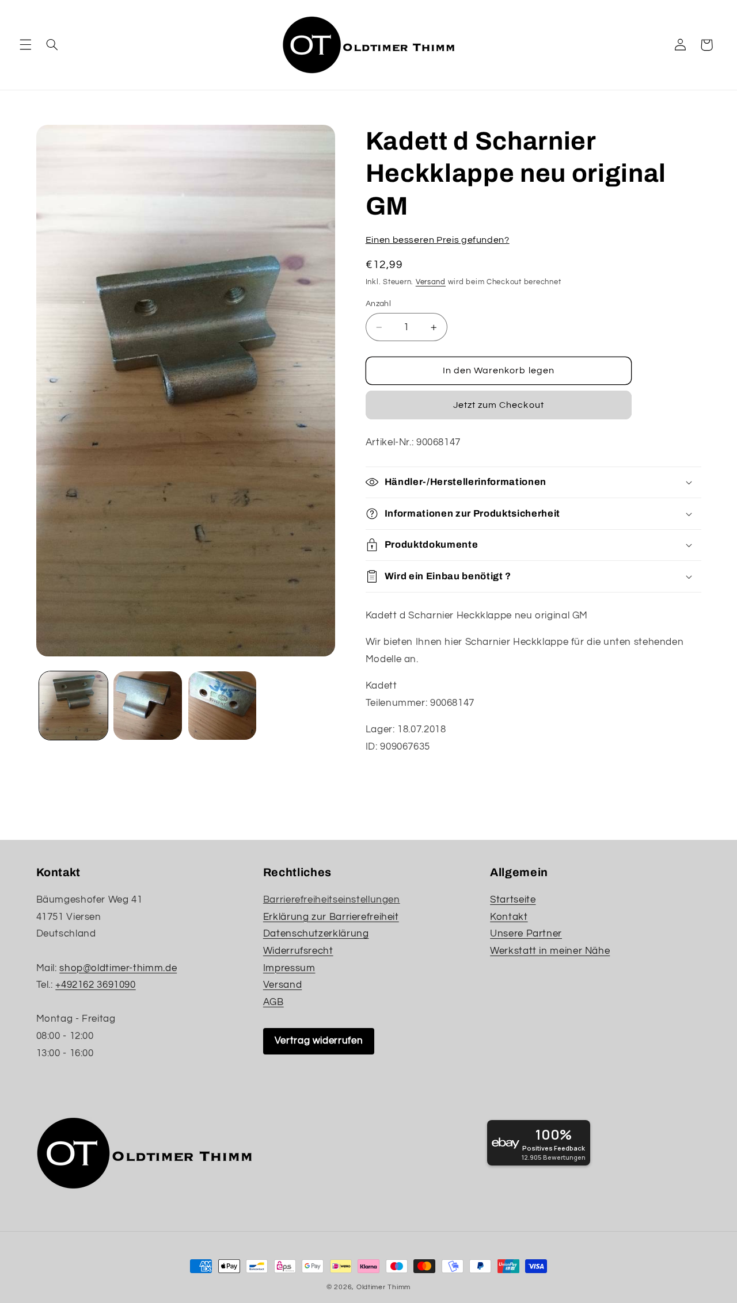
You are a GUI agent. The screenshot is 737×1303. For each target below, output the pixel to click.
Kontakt (508, 917)
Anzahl (379, 304)
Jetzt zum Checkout (498, 405)
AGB (273, 1002)
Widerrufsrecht (298, 951)
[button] (25, 45)
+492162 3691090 (95, 985)
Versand (431, 282)
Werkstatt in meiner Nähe (550, 951)
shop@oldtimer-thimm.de (118, 968)
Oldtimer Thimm (383, 1287)
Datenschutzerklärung (316, 933)
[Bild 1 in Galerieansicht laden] (73, 705)
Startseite (512, 900)
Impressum (289, 968)
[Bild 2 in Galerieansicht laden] (147, 705)
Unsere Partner (526, 933)
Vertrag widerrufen (319, 1040)
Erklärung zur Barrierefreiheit (331, 917)
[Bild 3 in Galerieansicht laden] (222, 705)
